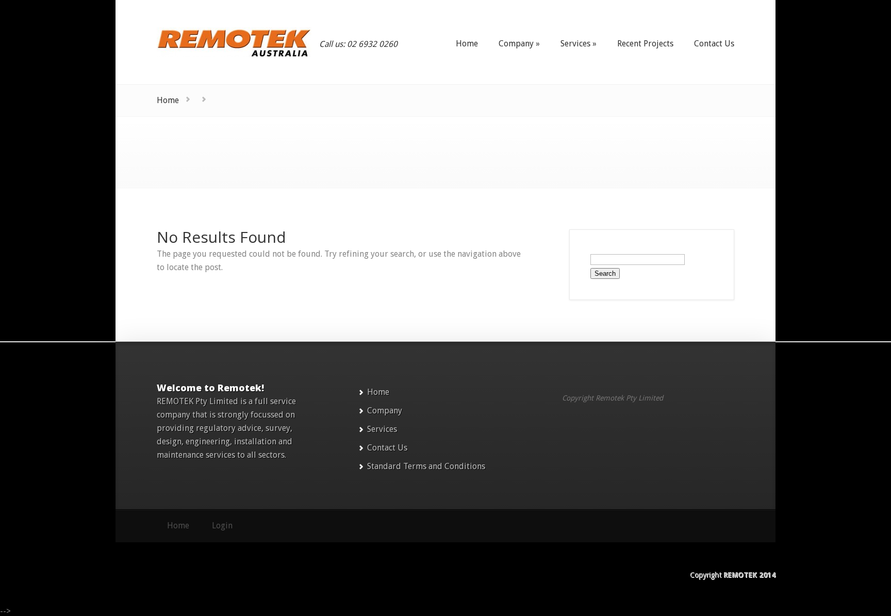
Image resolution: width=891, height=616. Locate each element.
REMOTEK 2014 (749, 575)
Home (168, 100)
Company (384, 410)
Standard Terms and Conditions (426, 466)
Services (382, 429)
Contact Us (387, 448)
